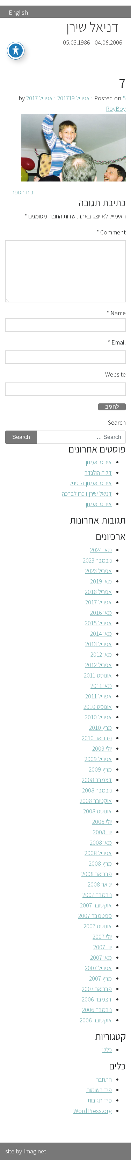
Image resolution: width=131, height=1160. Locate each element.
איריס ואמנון (99, 462)
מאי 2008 (101, 842)
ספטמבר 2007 (95, 916)
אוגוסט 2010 (97, 707)
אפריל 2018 (98, 592)
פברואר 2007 (97, 989)
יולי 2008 (102, 822)
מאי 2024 (101, 550)
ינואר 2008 (100, 884)
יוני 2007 (102, 947)
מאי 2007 (101, 957)
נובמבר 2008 (97, 790)
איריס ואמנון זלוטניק (90, 483)
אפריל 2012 (98, 665)
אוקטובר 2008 (96, 801)
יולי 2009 (102, 748)
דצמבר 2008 (97, 780)
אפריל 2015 (98, 623)
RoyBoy (116, 109)
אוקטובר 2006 (96, 1020)
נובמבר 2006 (97, 1010)
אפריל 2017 (98, 602)
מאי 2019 (101, 581)
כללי (107, 1050)
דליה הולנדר (98, 473)
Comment (111, 232)
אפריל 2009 (98, 759)
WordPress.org (92, 1111)
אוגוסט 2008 (97, 811)
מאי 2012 (101, 654)
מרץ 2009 (100, 769)
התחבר (104, 1079)
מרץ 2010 (100, 728)
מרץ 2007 (100, 978)
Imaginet (34, 1151)
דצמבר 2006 (97, 999)
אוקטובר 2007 (96, 905)
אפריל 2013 (98, 644)
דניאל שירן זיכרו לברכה (87, 493)
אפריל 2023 (98, 571)
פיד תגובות (100, 1100)
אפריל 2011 (98, 696)
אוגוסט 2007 (97, 926)
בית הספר (22, 192)
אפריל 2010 (98, 717)
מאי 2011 (101, 686)
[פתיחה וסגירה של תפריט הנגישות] (15, 50)
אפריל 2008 (98, 853)
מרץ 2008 (100, 863)
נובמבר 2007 (97, 895)
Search (117, 422)
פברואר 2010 (97, 738)
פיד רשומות (99, 1090)
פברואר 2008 (96, 874)
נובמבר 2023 (97, 560)
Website (115, 374)
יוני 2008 (102, 832)
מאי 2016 (101, 613)
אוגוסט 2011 (98, 675)
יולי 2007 (102, 937)
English (18, 12)
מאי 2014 (101, 633)
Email (117, 342)
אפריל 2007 (98, 968)
